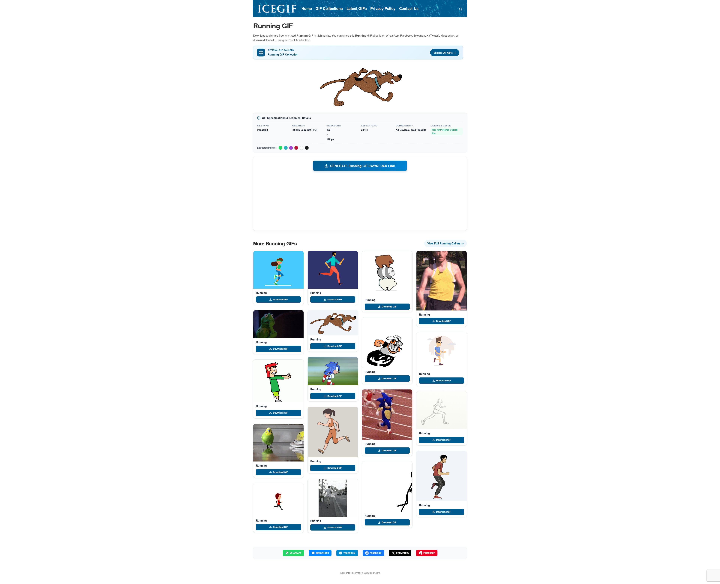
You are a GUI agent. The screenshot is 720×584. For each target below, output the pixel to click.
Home (307, 8)
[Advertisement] (360, 200)
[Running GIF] (278, 270)
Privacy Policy (382, 8)
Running (261, 293)
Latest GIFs (356, 8)
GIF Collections (329, 8)
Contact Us (408, 8)
